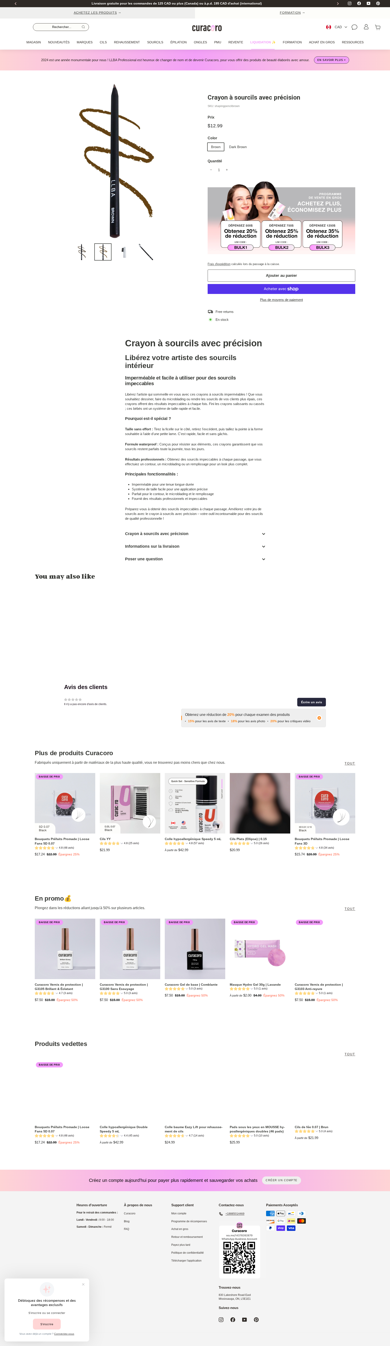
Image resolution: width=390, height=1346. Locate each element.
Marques (85, 42)
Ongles (200, 42)
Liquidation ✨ (263, 42)
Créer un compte (281, 1180)
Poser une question (144, 559)
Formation (292, 42)
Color (212, 138)
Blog (127, 1221)
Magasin (33, 42)
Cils (103, 42)
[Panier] (378, 27)
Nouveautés (59, 42)
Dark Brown (238, 147)
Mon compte (178, 1213)
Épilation (178, 42)
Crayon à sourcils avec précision (156, 533)
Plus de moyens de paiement (281, 300)
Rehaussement (127, 42)
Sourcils (155, 42)
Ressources (353, 42)
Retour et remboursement (187, 1237)
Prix (211, 117)
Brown (216, 147)
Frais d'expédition (219, 264)
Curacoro (129, 1213)
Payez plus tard (180, 1244)
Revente (235, 42)
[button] (311, 702)
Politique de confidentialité (187, 1252)
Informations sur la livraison (152, 546)
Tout (350, 763)
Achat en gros (322, 42)
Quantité (215, 161)
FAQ (126, 1229)
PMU (217, 42)
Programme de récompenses (189, 1221)
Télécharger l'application (186, 1260)
